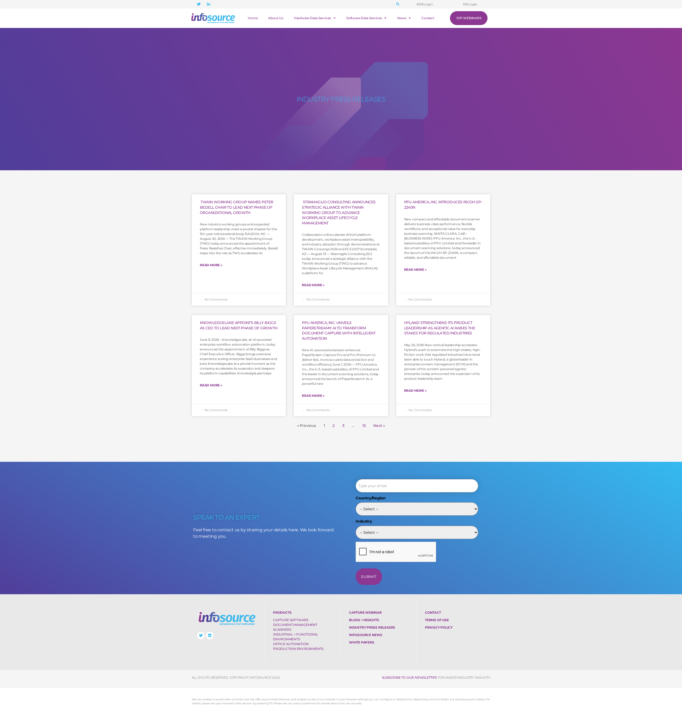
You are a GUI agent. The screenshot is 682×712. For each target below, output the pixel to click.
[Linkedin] (209, 635)
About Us (275, 18)
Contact (427, 18)
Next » (379, 425)
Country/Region (371, 498)
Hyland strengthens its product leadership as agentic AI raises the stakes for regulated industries (439, 327)
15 (364, 425)
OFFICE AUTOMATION (290, 644)
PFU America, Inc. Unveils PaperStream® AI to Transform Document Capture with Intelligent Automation (338, 330)
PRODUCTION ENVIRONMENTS (298, 649)
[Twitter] (201, 635)
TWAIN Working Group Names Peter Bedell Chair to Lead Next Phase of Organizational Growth (236, 207)
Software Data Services (364, 18)
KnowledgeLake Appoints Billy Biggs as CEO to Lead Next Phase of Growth (239, 325)
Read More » (211, 265)
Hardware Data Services (312, 18)
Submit (369, 576)
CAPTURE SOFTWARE (290, 620)
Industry (364, 521)
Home (253, 18)
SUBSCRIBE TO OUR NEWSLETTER (409, 677)
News (401, 18)
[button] (398, 4)
